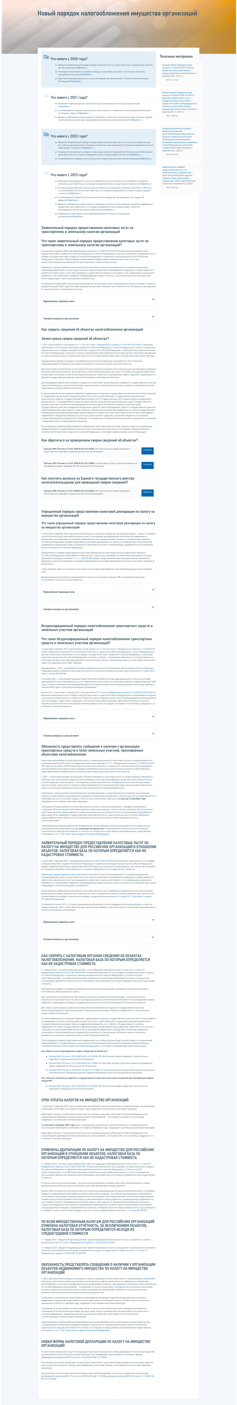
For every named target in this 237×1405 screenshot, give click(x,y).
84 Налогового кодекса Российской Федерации (76, 1046)
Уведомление (47, 552)
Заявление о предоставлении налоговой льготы (64, 267)
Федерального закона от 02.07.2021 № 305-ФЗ (63, 972)
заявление (64, 815)
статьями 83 (47, 1046)
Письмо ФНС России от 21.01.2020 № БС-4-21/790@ (73, 1063)
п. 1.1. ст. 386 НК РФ (82, 558)
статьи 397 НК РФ (57, 673)
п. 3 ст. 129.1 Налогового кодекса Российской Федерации (81, 1330)
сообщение (145, 776)
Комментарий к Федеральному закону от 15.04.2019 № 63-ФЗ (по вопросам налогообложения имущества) (178, 69)
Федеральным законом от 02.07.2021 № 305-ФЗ (92, 860)
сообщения (64, 771)
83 (52, 431)
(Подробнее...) (81, 67)
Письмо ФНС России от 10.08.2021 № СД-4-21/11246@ (74, 1070)
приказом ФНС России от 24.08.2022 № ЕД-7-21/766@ (81, 1357)
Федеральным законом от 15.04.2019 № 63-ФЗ (95, 251)
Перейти (147, 450)
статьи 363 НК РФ (138, 1210)
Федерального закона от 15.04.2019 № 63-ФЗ (119, 344)
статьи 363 (148, 670)
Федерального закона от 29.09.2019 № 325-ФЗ (131, 692)
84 (55, 431)
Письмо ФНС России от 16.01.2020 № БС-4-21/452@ (73, 1056)
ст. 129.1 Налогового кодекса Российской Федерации (83, 834)
